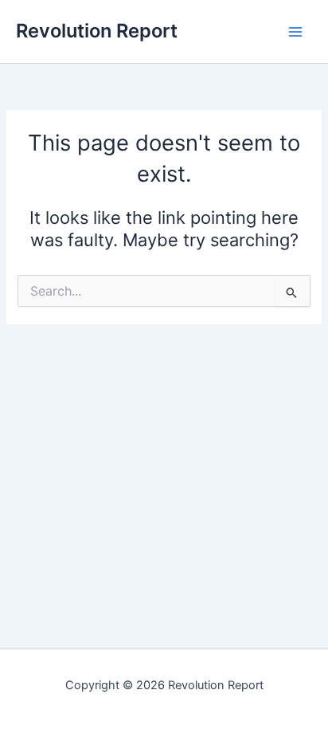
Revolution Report (97, 30)
